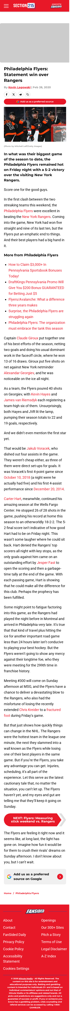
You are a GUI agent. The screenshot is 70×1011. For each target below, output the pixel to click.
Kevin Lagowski (19, 87)
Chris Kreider (29, 710)
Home (7, 893)
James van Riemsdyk (20, 400)
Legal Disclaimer (54, 949)
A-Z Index (48, 956)
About (7, 920)
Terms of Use (51, 942)
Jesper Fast (46, 563)
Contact (9, 927)
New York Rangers (36, 217)
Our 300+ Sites (52, 927)
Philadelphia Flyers (18, 211)
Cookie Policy (13, 949)
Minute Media (26, 978)
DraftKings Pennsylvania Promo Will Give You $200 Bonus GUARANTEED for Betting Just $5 (36, 288)
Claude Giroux (27, 338)
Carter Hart (12, 499)
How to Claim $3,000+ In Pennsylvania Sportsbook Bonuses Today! (35, 270)
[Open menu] (6, 5)
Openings (48, 920)
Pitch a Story (51, 935)
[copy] (27, 94)
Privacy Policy (13, 942)
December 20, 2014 (49, 489)
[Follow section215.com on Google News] (60, 877)
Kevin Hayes (40, 394)
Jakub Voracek (38, 448)
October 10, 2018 (17, 477)
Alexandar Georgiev (19, 373)
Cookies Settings (16, 968)
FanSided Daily (14, 935)
